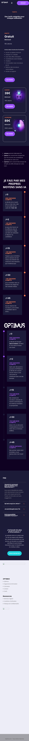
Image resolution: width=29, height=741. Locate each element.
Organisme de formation (10, 584)
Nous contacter (14, 553)
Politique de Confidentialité (11, 603)
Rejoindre (9, 79)
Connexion (7, 586)
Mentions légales (8, 598)
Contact (6, 589)
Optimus (6, 581)
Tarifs (5, 591)
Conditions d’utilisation (10, 601)
